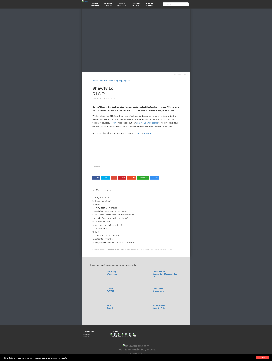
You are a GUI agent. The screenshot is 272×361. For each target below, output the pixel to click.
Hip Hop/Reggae (122, 81)
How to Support (150, 4)
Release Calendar (136, 4)
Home (95, 81)
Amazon (147, 133)
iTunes (137, 133)
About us (86, 334)
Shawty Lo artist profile (147, 123)
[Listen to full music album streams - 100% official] (85, 4)
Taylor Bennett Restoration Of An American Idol (165, 274)
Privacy (86, 336)
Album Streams (95, 4)
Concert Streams (108, 4)
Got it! (262, 357)
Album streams (106, 81)
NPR (115, 123)
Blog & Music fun (121, 4)
